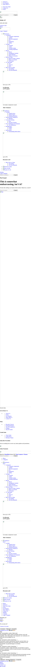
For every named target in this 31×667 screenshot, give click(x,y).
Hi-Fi (10, 66)
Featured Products (10, 425)
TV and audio (9, 62)
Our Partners (9, 416)
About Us (8, 413)
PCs (10, 40)
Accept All (14, 629)
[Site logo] (8, 13)
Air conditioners (12, 125)
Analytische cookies (6, 646)
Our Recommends (13, 70)
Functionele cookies (6, 639)
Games (10, 46)
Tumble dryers (12, 113)
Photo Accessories (13, 59)
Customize (3, 629)
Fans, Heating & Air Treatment (13, 123)
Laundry (8, 112)
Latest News (8, 436)
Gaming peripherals (13, 49)
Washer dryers (12, 114)
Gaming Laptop (12, 48)
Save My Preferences (10, 659)
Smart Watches (12, 54)
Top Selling (11, 68)
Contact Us (8, 418)
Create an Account (4, 626)
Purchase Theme (9, 437)
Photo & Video (9, 57)
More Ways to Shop (10, 67)
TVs (10, 63)
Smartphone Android (13, 53)
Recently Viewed (10, 424)
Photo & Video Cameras (14, 58)
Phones (7, 50)
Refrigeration (9, 126)
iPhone (10, 52)
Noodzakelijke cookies (6, 633)
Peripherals (11, 41)
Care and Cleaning (10, 119)
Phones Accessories (13, 56)
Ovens (10, 129)
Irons (10, 121)
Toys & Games (9, 429)
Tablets (10, 43)
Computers (8, 35)
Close (1, 618)
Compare (5, 613)
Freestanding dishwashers (14, 131)
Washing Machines (13, 116)
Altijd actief (14, 633)
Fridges (10, 127)
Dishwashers (9, 130)
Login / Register (6, 615)
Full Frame (11, 61)
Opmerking (13, 639)
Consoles (11, 45)
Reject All (8, 629)
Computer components (14, 36)
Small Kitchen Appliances (12, 117)
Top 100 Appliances (10, 427)
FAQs (7, 414)
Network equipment (13, 39)
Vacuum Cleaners (13, 122)
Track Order (8, 435)
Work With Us (9, 417)
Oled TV (11, 65)
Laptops (10, 37)
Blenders (11, 118)
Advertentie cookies (5, 653)
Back (4, 463)
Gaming (7, 44)
